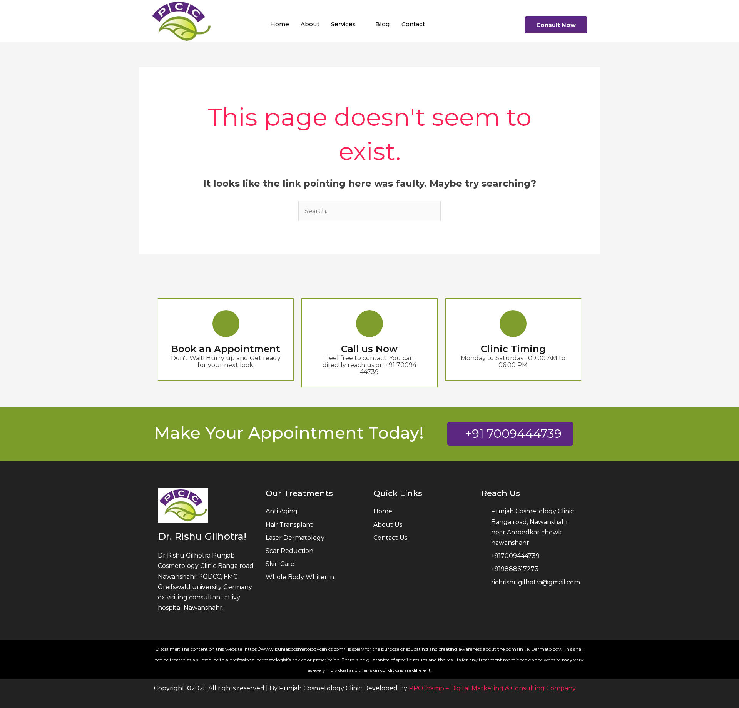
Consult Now (556, 24)
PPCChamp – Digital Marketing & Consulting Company (492, 688)
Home (279, 24)
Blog (382, 24)
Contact (413, 24)
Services (343, 24)
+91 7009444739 (513, 433)
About (310, 24)
